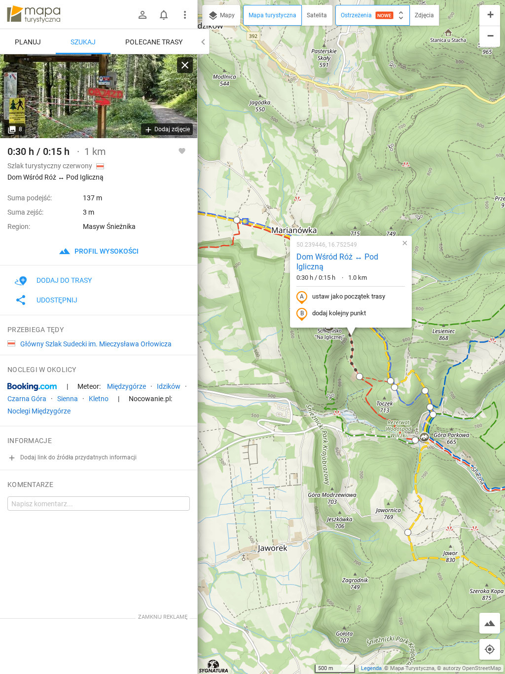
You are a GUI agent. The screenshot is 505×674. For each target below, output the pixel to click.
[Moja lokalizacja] (489, 649)
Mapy (226, 15)
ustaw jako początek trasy (348, 296)
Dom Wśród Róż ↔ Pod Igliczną (337, 262)
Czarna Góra (26, 399)
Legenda (371, 668)
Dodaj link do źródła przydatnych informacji (78, 457)
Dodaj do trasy (64, 280)
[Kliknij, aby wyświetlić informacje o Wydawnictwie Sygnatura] (214, 666)
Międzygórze (126, 386)
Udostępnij (56, 300)
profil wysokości (106, 251)
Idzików (168, 386)
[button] (236, 220)
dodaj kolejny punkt (339, 313)
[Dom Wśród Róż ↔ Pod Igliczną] (98, 96)
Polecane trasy (153, 42)
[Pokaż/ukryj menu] (185, 15)
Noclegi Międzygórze (39, 411)
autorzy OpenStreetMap (472, 668)
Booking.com (32, 387)
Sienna (67, 399)
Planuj (28, 42)
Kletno (98, 399)
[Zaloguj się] (142, 15)
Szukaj (83, 42)
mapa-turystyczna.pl (33, 14)
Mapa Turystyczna (412, 668)
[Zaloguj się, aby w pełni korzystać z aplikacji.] (182, 150)
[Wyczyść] (185, 65)
